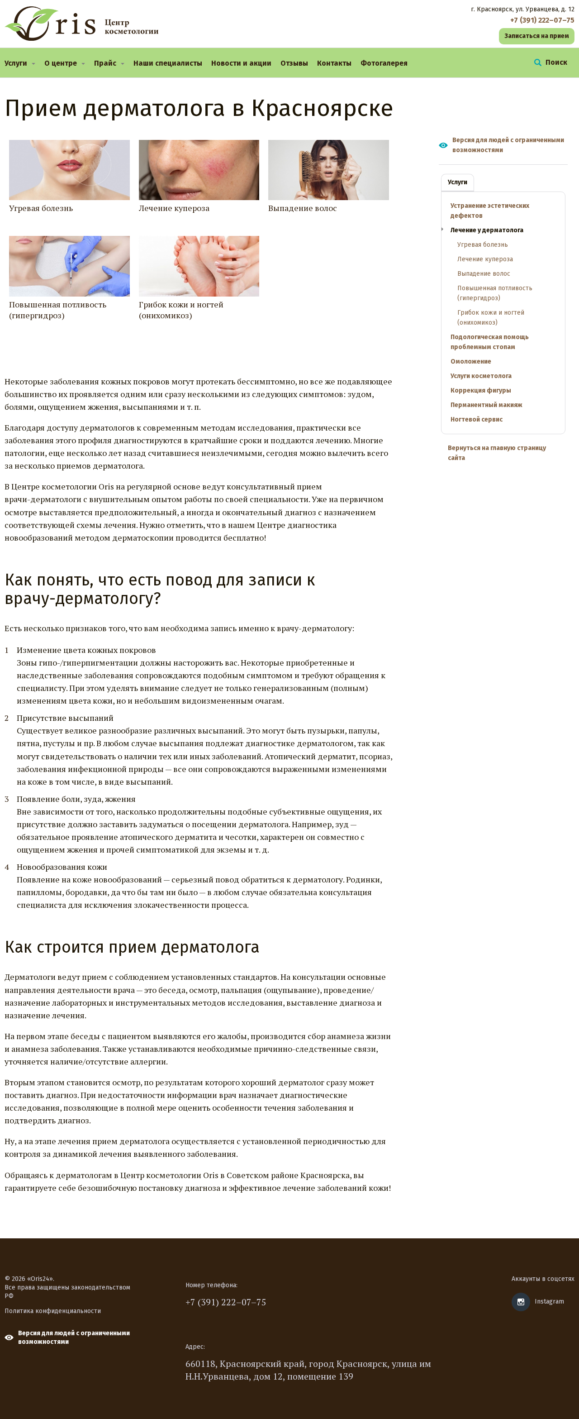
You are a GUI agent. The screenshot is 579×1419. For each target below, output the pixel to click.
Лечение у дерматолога (487, 230)
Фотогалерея (384, 63)
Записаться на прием (536, 36)
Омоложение (471, 361)
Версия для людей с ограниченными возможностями (508, 145)
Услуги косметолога (481, 376)
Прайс (105, 63)
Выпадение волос (302, 207)
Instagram (549, 1301)
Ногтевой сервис (477, 419)
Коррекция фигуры (481, 390)
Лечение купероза (174, 207)
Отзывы (294, 63)
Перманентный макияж (486, 405)
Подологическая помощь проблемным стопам (490, 342)
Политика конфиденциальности (53, 1311)
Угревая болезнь (41, 207)
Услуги (16, 63)
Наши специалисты (167, 63)
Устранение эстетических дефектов (490, 211)
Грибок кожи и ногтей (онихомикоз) (181, 310)
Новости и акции (241, 63)
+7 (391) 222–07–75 (225, 1302)
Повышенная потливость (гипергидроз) (57, 310)
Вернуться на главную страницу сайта (497, 453)
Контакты (334, 63)
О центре (60, 63)
